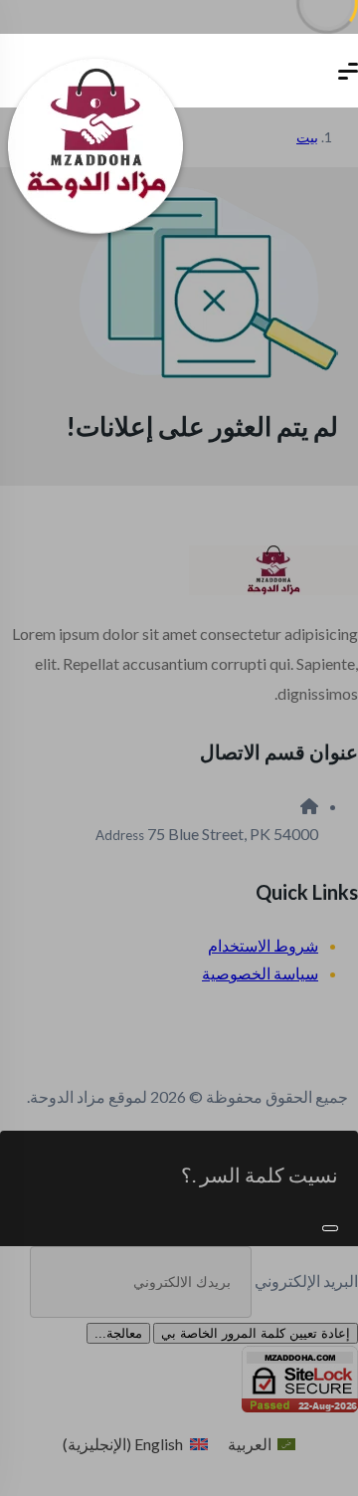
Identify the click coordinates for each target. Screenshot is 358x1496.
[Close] (330, 1228)
